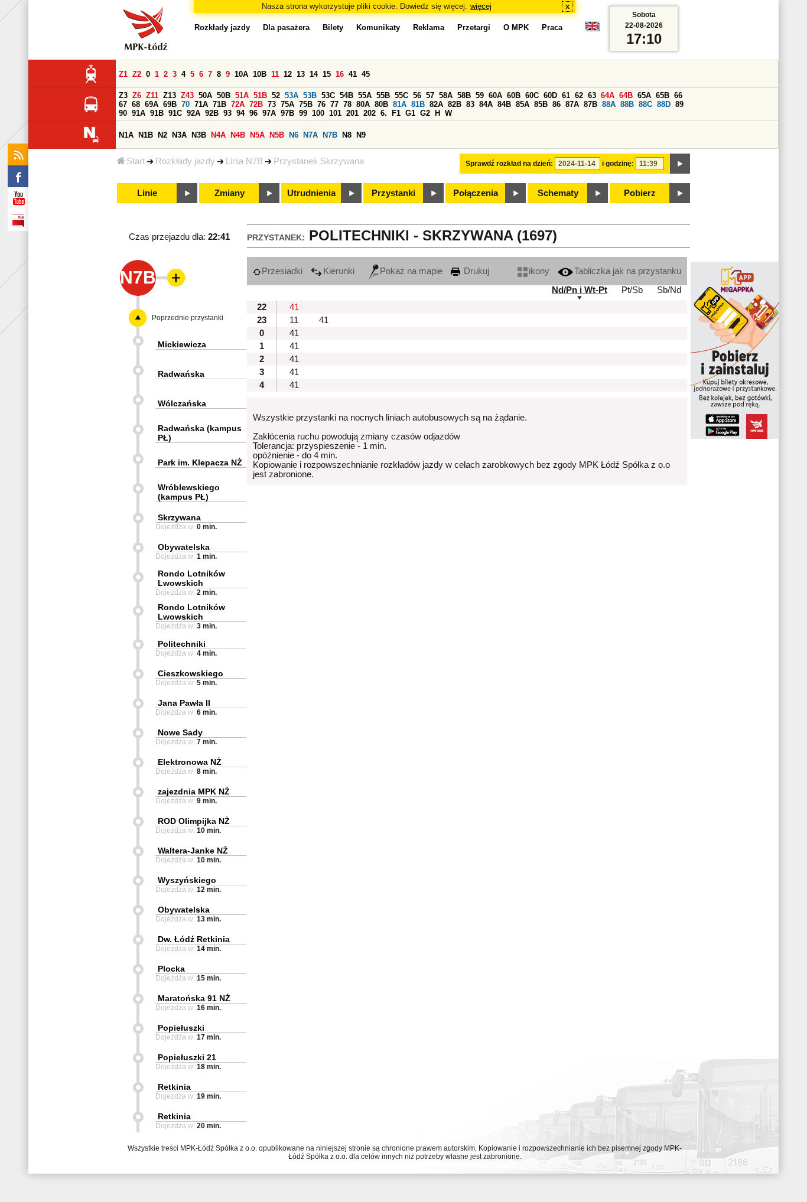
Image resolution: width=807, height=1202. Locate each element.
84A (486, 104)
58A (446, 95)
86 (556, 104)
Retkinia (174, 1087)
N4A (218, 135)
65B (662, 95)
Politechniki (182, 644)
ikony (539, 271)
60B (513, 95)
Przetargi (473, 27)
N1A (126, 135)
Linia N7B (244, 161)
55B (383, 95)
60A (495, 95)
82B (454, 104)
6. (383, 113)
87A (572, 104)
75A (287, 104)
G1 (410, 113)
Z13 (169, 95)
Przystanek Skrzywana (319, 161)
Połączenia (475, 193)
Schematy (558, 193)
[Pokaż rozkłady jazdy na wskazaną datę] (680, 164)
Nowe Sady (180, 732)
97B (287, 113)
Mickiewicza (182, 344)
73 (272, 104)
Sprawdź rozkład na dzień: (509, 163)
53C (328, 95)
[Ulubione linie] (173, 277)
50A (205, 95)
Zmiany (229, 193)
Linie (147, 193)
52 (276, 95)
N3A (179, 135)
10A (241, 74)
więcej (481, 6)
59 (480, 95)
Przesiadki (282, 271)
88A (609, 104)
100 (318, 113)
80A (363, 104)
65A (644, 95)
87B (590, 104)
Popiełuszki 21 (187, 1057)
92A (193, 113)
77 (334, 104)
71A (201, 104)
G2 (425, 113)
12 (288, 74)
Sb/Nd (669, 290)
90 (123, 113)
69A (151, 104)
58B (464, 95)
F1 (396, 113)
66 (678, 95)
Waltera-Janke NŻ (193, 850)
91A (138, 113)
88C (645, 104)
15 (327, 74)
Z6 (136, 95)
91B (157, 113)
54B (346, 95)
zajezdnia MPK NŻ (194, 791)
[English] (592, 29)
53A (291, 95)
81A (399, 104)
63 (592, 95)
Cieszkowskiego (190, 673)
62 (579, 95)
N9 (361, 135)
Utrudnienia (311, 193)
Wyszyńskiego (187, 880)
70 (185, 104)
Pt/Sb (632, 290)
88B (627, 104)
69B (170, 104)
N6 (293, 135)
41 (353, 74)
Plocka (171, 968)
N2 (162, 135)
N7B (330, 135)
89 (679, 104)
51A (242, 95)
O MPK (516, 27)
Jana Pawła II (184, 703)
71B (219, 104)
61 (566, 95)
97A (269, 113)
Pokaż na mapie (411, 271)
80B (381, 104)
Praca (552, 27)
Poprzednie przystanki (187, 318)
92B (212, 113)
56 (417, 95)
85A (522, 104)
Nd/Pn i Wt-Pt (579, 290)
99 (303, 113)
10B (259, 74)
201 (352, 113)
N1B (145, 135)
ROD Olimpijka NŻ (194, 821)
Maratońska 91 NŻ (194, 998)
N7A (310, 135)
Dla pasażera (286, 27)
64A (607, 95)
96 (253, 113)
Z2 (136, 74)
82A (436, 104)
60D (550, 95)
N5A (257, 135)
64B (626, 95)
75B (306, 104)
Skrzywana (179, 517)
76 (321, 104)
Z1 (123, 74)
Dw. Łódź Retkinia (194, 939)
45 (366, 74)
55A (365, 95)
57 (430, 95)
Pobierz (640, 193)
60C (532, 95)
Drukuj (475, 271)
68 (136, 104)
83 (470, 104)
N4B (237, 135)
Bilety (333, 27)
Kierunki (338, 271)
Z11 (152, 95)
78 (347, 104)
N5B (276, 135)
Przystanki (393, 193)
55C (401, 95)
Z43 (187, 95)
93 (227, 113)
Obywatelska (184, 547)
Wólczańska (182, 403)
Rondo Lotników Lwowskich (191, 578)
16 (340, 74)
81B (418, 104)
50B (223, 95)
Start (135, 161)
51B (260, 95)
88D (664, 104)
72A (238, 104)
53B (310, 95)
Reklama (428, 27)
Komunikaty (378, 27)
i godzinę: (618, 163)
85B (541, 104)
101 (335, 113)
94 (240, 113)
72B (256, 104)
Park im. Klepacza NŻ (200, 462)
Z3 (123, 95)
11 (275, 74)
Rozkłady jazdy (185, 161)
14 (314, 74)
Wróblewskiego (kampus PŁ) (189, 492)
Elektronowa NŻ (190, 762)
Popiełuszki (181, 1027)
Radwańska (181, 374)
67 (123, 104)
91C (175, 113)
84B (504, 104)
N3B (198, 135)
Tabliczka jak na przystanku (627, 271)
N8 (347, 135)
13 (301, 74)
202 (369, 113)
